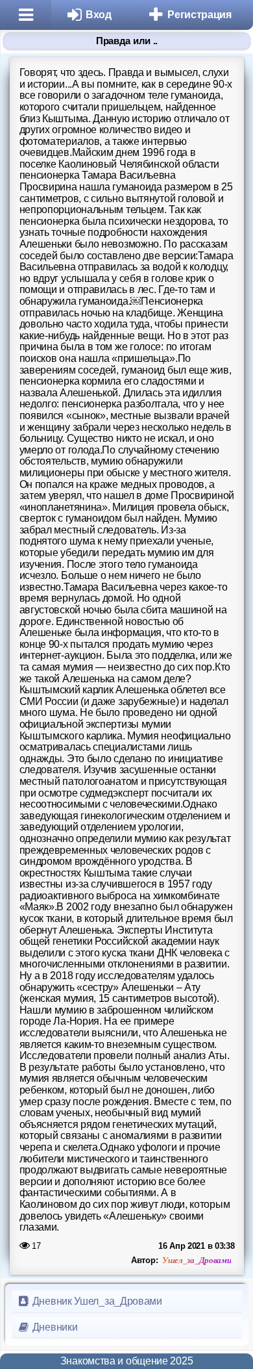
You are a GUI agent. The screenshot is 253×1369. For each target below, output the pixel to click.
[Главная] (25, 15)
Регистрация (199, 14)
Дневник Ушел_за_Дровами (96, 1301)
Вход (99, 14)
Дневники (53, 1327)
